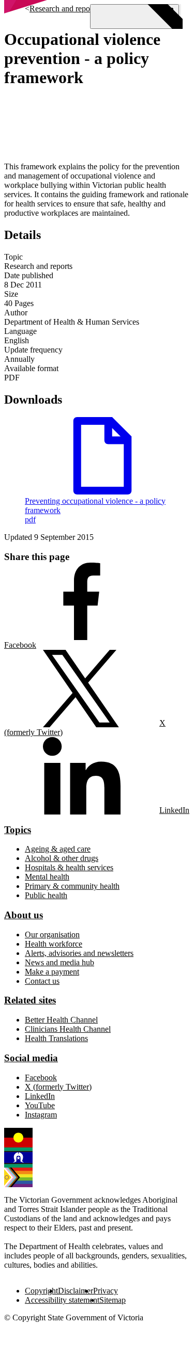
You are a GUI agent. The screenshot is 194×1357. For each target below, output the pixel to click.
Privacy (105, 1290)
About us (23, 914)
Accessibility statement (62, 1300)
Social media (31, 1057)
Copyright (41, 1290)
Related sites (30, 1000)
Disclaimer (75, 1290)
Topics (17, 829)
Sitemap (112, 1300)
